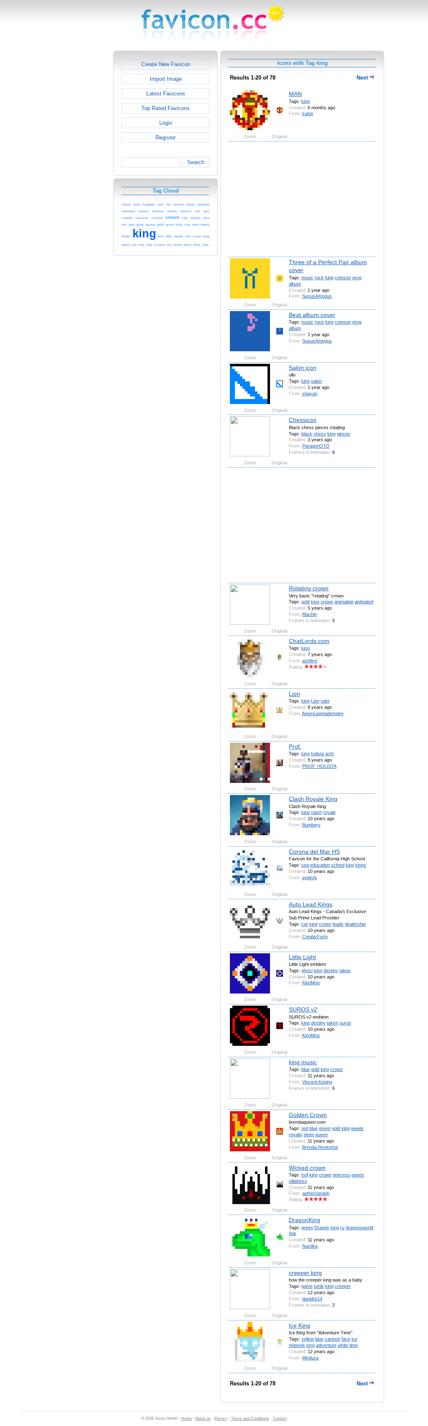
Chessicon (302, 420)
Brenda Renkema (320, 1147)
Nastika (310, 1245)
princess (341, 1174)
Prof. (295, 746)
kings (360, 864)
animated (364, 601)
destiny (331, 970)
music (307, 277)
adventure (326, 1345)
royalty (296, 1134)
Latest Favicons (165, 93)
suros (345, 1022)
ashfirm (309, 660)
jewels (357, 1128)
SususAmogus (317, 296)
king (305, 101)
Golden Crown (308, 1115)
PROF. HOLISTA (319, 766)
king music (303, 1062)
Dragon (321, 1227)
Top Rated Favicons (165, 108)
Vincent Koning (317, 1081)
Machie (309, 614)
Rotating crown (309, 588)
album (295, 283)
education (320, 864)
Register (165, 137)
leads (338, 924)
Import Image (166, 79)
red (304, 1128)
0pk (292, 1233)
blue (305, 1069)
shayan (309, 393)
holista (317, 753)
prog (357, 277)
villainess (298, 1181)
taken (345, 970)
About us (203, 1418)
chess (319, 433)
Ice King (299, 1325)
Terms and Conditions (250, 1418)
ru (342, 1227)
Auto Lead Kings (310, 904)
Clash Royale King (313, 798)
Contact (280, 1418)
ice (354, 1338)
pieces (343, 433)
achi (329, 753)
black (306, 433)
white (343, 1345)
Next (363, 78)
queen (321, 1134)
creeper (343, 1286)
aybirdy (309, 877)
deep (309, 1134)
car (304, 924)
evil (304, 1174)
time (353, 1345)
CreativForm (315, 936)
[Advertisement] (77, 176)
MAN (295, 93)
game (307, 1286)
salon (316, 381)
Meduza (310, 1357)
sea (305, 864)
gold (305, 601)
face (345, 1338)
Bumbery (311, 824)
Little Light (302, 957)
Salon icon (302, 367)
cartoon (332, 1338)
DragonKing (304, 1220)
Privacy (220, 1418)
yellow (307, 1338)
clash (316, 812)
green (325, 1128)
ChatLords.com (309, 641)
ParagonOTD (315, 445)
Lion (294, 693)
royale (329, 812)
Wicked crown (307, 1167)
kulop (307, 113)
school (337, 864)
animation (344, 601)
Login (165, 123)
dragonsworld (359, 1227)
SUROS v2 (303, 1009)
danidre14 (312, 1298)
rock (319, 277)
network (297, 1345)
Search (195, 162)
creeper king (305, 1272)
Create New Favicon (165, 64)
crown (327, 601)
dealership (355, 924)
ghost (307, 970)
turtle (319, 1286)
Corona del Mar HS (314, 851)
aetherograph (315, 1193)
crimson (343, 277)
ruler (325, 700)
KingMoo (311, 982)
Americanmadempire (323, 713)
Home (186, 1418)
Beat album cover (312, 314)
